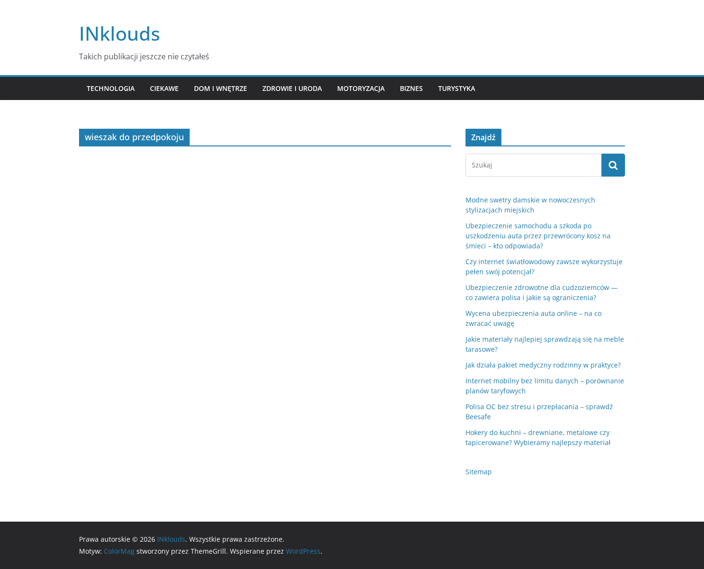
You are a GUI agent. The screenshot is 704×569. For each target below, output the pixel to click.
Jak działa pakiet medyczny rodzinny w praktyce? (543, 364)
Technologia (111, 88)
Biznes (411, 88)
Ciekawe (164, 88)
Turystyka (456, 88)
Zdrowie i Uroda (292, 88)
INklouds (119, 33)
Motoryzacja (361, 88)
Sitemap (479, 471)
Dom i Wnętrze (220, 88)
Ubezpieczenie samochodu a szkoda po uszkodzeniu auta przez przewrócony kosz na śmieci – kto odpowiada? (538, 235)
